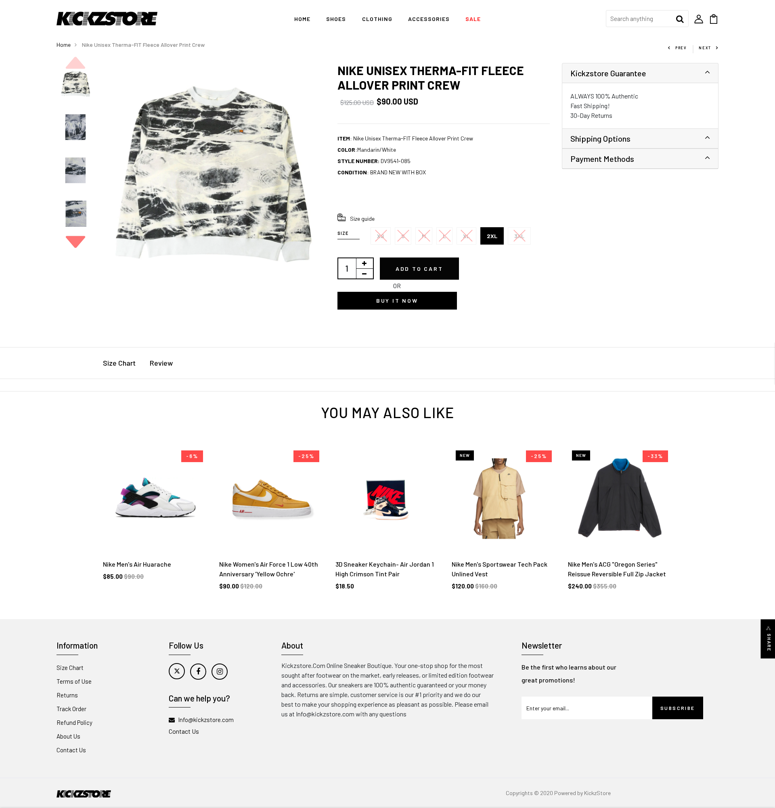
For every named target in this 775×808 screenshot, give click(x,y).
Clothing (377, 18)
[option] (75, 84)
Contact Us (71, 750)
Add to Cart (419, 268)
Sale (473, 18)
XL (466, 235)
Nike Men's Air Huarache (137, 564)
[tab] (640, 73)
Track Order (71, 708)
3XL (519, 235)
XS (380, 235)
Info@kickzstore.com (206, 719)
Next (705, 48)
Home (302, 18)
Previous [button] (75, 63)
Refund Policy (74, 722)
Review (161, 362)
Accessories (429, 18)
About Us (68, 736)
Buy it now (397, 300)
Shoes (336, 18)
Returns (67, 695)
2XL (492, 235)
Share (769, 642)
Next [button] (75, 242)
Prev (681, 48)
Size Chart (119, 362)
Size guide (362, 218)
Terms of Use (74, 681)
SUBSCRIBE (677, 708)
